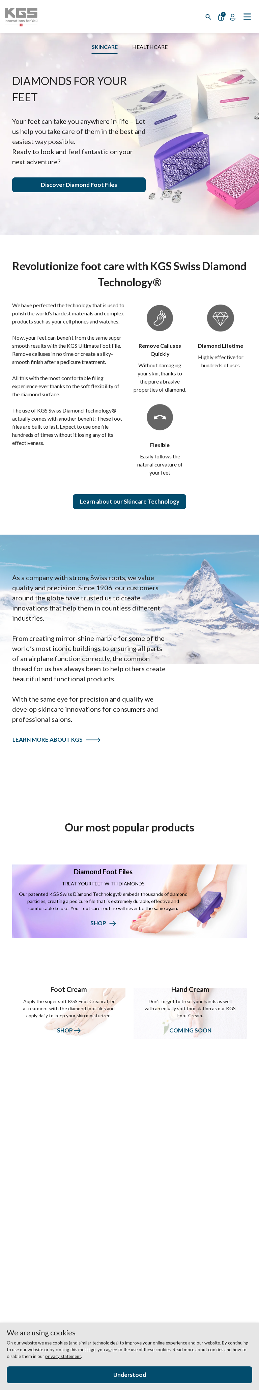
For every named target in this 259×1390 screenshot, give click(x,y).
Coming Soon (190, 1030)
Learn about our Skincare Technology (129, 501)
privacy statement (63, 1356)
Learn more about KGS (49, 739)
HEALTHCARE (150, 47)
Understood (129, 1374)
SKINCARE (105, 47)
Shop (65, 1030)
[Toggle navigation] (247, 16)
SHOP (99, 923)
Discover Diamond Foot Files (79, 184)
